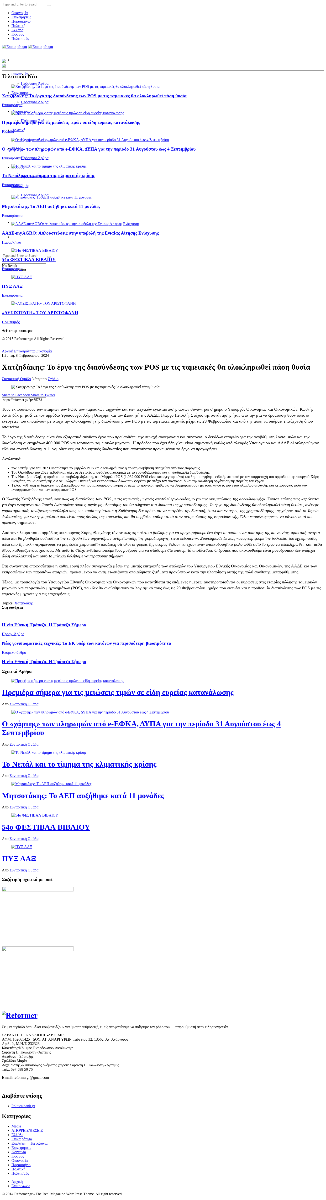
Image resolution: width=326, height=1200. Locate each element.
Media (16, 1126)
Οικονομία (19, 13)
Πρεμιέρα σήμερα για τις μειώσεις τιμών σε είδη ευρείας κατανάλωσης (71, 122)
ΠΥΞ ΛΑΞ (12, 286)
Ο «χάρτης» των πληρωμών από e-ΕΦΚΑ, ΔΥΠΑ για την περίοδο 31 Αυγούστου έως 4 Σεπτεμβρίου (99, 149)
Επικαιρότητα (12, 105)
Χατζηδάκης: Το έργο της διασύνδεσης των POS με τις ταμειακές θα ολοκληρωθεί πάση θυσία (94, 95)
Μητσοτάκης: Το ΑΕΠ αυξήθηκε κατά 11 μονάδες (51, 206)
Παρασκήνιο (21, 21)
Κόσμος (17, 34)
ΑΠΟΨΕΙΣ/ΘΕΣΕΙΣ (27, 1130)
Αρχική (7, 351)
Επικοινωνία (20, 1186)
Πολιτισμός (20, 39)
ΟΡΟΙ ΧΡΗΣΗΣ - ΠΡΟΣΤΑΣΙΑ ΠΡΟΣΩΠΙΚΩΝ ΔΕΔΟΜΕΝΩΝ (52, 1086)
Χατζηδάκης (24, 603)
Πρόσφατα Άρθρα (34, 83)
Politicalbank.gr (23, 1106)
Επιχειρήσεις (21, 17)
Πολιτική (18, 26)
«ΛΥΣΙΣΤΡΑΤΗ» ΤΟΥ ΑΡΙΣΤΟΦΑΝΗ (40, 312)
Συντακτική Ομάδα (16, 379)
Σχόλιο (53, 379)
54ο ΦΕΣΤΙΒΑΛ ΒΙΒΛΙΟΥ (29, 259)
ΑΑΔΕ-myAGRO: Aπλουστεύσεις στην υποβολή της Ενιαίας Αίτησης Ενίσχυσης (80, 233)
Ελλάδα (17, 30)
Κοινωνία (18, 1152)
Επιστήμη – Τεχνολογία (29, 1143)
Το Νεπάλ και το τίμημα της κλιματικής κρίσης (48, 175)
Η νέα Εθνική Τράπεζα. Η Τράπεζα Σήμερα (44, 624)
